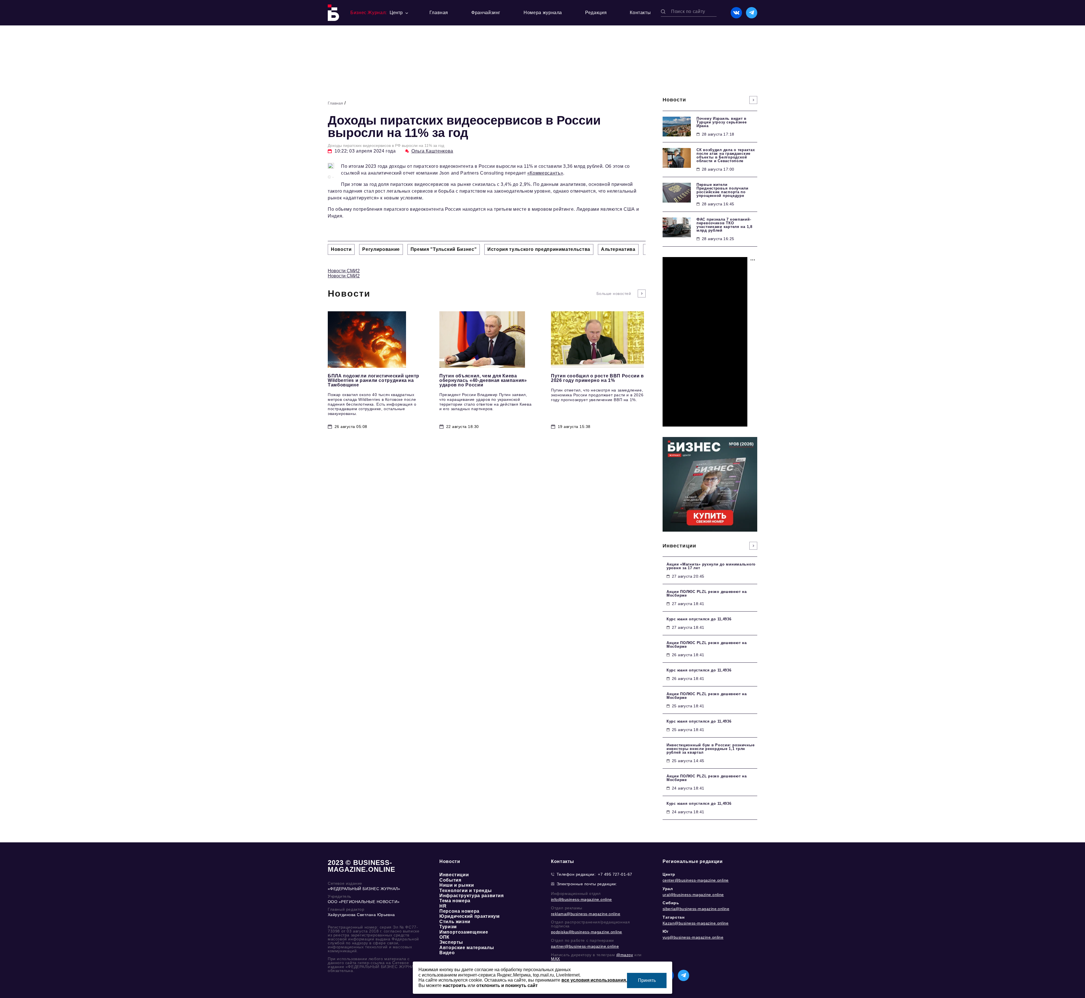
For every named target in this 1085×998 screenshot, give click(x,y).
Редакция (596, 12)
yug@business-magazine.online (693, 937)
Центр (669, 874)
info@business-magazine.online (581, 899)
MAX (555, 958)
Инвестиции (454, 874)
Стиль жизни (454, 921)
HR (442, 906)
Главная (438, 12)
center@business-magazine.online (696, 880)
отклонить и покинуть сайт (507, 985)
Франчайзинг (485, 12)
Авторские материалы (466, 947)
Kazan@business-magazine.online (695, 923)
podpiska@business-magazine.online (586, 932)
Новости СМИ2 (344, 270)
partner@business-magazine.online (585, 946)
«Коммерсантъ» (545, 173)
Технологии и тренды (465, 890)
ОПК (444, 937)
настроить (454, 985)
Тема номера (454, 900)
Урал (668, 888)
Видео (447, 952)
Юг (666, 931)
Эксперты (451, 942)
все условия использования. (594, 980)
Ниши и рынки (456, 885)
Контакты (640, 12)
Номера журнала (543, 12)
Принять (647, 980)
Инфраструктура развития (471, 895)
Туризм (448, 926)
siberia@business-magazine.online (696, 908)
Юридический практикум (469, 916)
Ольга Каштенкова (432, 151)
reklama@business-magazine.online (585, 914)
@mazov (624, 955)
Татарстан (673, 917)
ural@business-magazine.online (693, 894)
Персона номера (459, 911)
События (450, 880)
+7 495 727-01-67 (615, 874)
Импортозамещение (463, 932)
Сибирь (671, 903)
